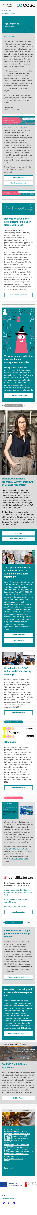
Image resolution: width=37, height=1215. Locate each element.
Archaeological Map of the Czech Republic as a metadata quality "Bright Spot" (18, 892)
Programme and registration (18, 977)
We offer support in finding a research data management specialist (18, 359)
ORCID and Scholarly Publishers (16, 906)
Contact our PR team (18, 395)
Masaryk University (8, 1198)
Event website (18, 640)
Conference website (18, 183)
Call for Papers (18, 1098)
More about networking (19, 539)
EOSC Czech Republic (19, 859)
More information (18, 635)
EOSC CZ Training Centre (18, 849)
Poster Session (18, 177)
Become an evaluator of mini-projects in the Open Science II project (17, 221)
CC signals (10, 742)
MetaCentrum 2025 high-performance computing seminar (17, 933)
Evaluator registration (18, 295)
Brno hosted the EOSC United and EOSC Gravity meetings (17, 671)
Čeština (13, 13)
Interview (18, 533)
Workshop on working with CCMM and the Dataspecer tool (18, 992)
